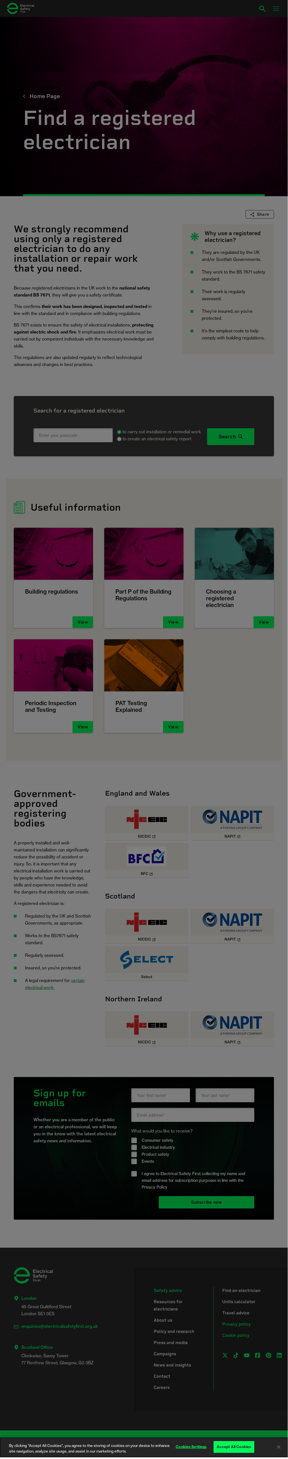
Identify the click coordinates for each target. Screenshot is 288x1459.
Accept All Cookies (234, 1446)
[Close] (279, 1447)
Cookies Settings (191, 1446)
